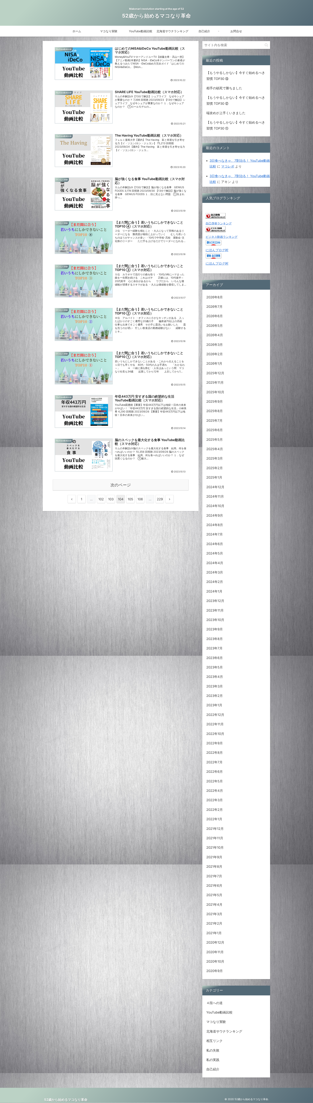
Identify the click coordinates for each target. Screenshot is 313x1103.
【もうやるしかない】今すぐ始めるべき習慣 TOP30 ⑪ (235, 125)
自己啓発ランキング (219, 223)
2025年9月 (214, 401)
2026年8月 (214, 297)
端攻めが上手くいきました (225, 113)
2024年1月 (214, 591)
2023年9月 (214, 629)
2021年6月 (214, 885)
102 (101, 499)
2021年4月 (214, 904)
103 (111, 499)
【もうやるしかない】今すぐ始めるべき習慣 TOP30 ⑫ (235, 100)
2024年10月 (215, 506)
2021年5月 (214, 895)
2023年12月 (215, 601)
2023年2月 (214, 696)
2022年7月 (214, 762)
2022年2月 (214, 810)
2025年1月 (214, 477)
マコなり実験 (216, 1022)
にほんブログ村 (217, 250)
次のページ (120, 485)
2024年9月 (214, 515)
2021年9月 (214, 857)
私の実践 (212, 1060)
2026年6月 (214, 316)
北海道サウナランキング (224, 1031)
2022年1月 (214, 819)
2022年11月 (215, 724)
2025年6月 (214, 430)
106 (140, 499)
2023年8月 (214, 639)
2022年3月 (214, 800)
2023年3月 (214, 686)
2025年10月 (215, 392)
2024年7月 (214, 534)
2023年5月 (214, 667)
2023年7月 (214, 648)
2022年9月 (214, 743)
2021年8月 (214, 866)
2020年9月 (214, 971)
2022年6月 (214, 771)
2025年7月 (214, 420)
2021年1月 (214, 933)
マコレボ (227, 166)
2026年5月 (214, 326)
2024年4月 (214, 563)
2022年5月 (214, 781)
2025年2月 (214, 468)
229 (160, 499)
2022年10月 (215, 734)
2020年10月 (215, 961)
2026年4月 (214, 335)
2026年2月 (214, 354)
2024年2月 (214, 582)
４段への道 (214, 1003)
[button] (266, 45)
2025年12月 (215, 373)
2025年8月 (214, 411)
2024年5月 (214, 553)
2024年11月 (215, 496)
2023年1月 (214, 705)
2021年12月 (215, 829)
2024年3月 (214, 572)
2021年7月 (214, 876)
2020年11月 (215, 952)
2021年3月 (214, 914)
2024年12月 (215, 487)
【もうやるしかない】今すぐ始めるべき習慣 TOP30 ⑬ (235, 75)
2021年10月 (215, 847)
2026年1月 (214, 363)
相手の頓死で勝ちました (224, 88)
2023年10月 (215, 620)
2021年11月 (214, 838)
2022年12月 (215, 715)
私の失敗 (212, 1050)
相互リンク (214, 1041)
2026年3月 (214, 345)
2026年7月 (214, 306)
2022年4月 (214, 791)
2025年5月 (214, 439)
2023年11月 (215, 610)
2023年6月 (214, 658)
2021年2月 (214, 923)
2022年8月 (214, 752)
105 (130, 499)
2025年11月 (215, 382)
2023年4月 (214, 677)
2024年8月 (214, 525)
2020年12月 (215, 942)
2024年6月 (214, 544)
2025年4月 (214, 449)
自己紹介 (212, 1069)
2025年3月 (214, 458)
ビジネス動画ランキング (221, 237)
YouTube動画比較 (219, 1012)
